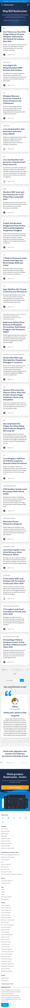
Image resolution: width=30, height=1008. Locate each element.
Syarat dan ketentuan (7, 880)
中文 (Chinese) (5, 932)
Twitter (19, 817)
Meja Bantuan (5, 899)
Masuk (8, 791)
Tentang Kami (4, 980)
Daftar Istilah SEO (6, 864)
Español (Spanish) (6, 910)
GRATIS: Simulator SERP (7, 848)
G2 (2, 822)
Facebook (2, 817)
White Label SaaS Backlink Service (10, 854)
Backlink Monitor (5, 841)
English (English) (5, 905)
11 (22, 741)
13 (14, 669)
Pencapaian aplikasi (6, 896)
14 (17, 669)
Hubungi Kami (5, 978)
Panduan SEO (5, 867)
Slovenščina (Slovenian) (7, 963)
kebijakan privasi (10, 999)
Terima (5, 1004)
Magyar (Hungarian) (6, 949)
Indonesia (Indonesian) (7, 951)
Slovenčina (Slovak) (6, 961)
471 (27, 669)
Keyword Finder (5, 831)
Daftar (3, 892)
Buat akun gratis (15, 787)
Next (15, 673)
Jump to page (9, 680)
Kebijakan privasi (5, 883)
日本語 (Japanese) (6, 917)
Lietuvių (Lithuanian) (6, 954)
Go (22, 680)
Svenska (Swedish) (6, 927)
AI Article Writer (5, 846)
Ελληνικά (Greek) (5, 942)
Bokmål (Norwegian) (6, 971)
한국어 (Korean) (5, 968)
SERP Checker (5, 833)
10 (19, 741)
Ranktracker (7, 5)
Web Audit (4, 836)
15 (19, 669)
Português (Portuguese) (7, 924)
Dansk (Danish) (5, 939)
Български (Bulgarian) (7, 934)
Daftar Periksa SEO (6, 843)
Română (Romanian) (6, 959)
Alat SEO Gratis (5, 869)
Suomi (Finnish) (5, 946)
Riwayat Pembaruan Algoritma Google (11, 874)
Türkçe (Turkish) (5, 929)
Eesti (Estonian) (5, 944)
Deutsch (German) (6, 907)
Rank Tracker (4, 828)
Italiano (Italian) (5, 915)
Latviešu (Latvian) (6, 956)
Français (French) (5, 912)
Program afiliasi (5, 859)
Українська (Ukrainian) (7, 966)
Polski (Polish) (5, 922)
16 (22, 669)
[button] (28, 4)
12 (12, 669)
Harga (2, 894)
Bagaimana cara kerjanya (7, 857)
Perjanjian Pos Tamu (6, 871)
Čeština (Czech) (5, 937)
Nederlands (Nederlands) (8, 920)
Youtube (8, 817)
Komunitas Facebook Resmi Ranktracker (14, 817)
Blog (2, 862)
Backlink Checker (5, 838)
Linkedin (25, 817)
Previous (4, 669)
